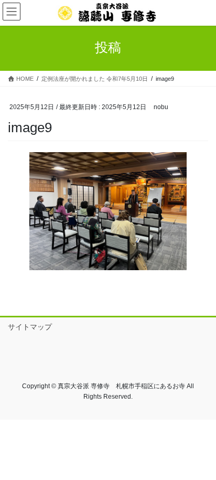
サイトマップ (30, 327)
